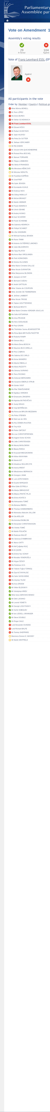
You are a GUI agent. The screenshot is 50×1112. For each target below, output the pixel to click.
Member (22, 104)
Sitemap (6, 1)
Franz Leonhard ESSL (31, 59)
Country (33, 104)
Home (7, 20)
